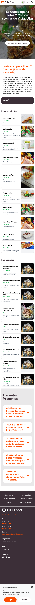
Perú (21, 515)
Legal (9, 502)
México (17, 515)
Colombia (4, 515)
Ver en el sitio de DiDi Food (17, 43)
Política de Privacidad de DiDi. (11, 594)
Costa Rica (11, 515)
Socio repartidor (26, 495)
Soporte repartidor (9, 499)
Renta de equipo (25, 502)
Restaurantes (9, 495)
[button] (17, 43)
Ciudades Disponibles (26, 499)
